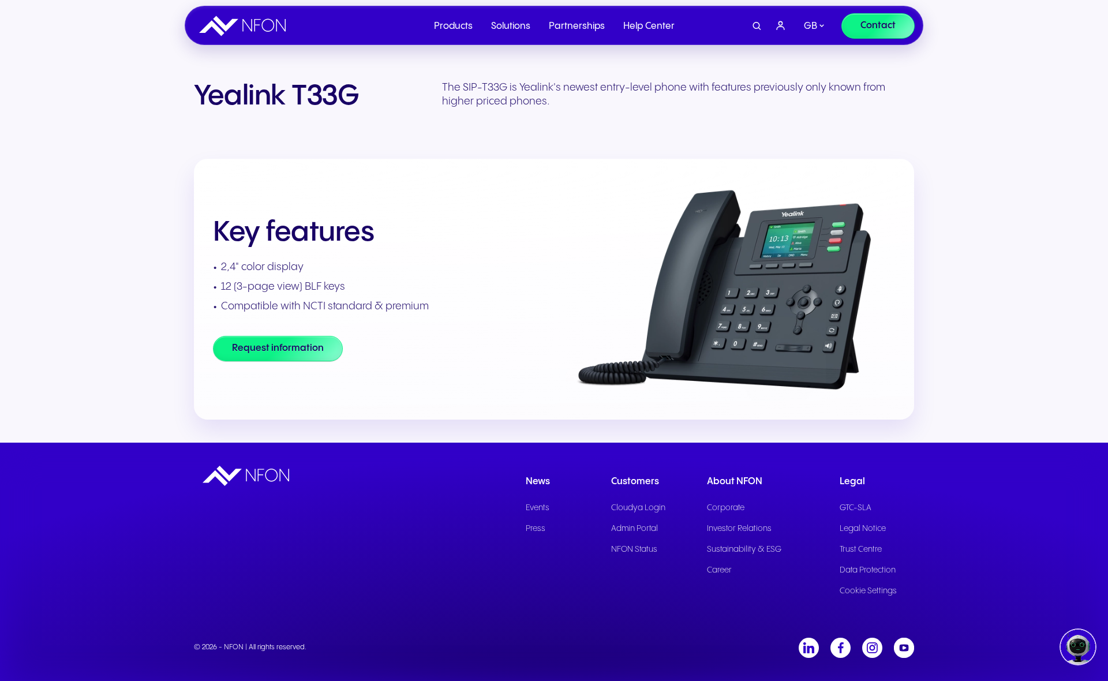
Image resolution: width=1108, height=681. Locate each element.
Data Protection (868, 570)
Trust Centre (861, 549)
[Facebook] (840, 648)
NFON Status (634, 549)
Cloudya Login (638, 508)
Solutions (510, 26)
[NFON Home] (245, 26)
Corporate (725, 508)
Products (453, 26)
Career (719, 570)
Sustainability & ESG (744, 549)
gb (810, 26)
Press (535, 529)
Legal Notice (863, 529)
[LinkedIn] (809, 648)
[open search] (757, 26)
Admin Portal (634, 529)
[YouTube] (904, 648)
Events (537, 508)
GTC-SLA (855, 508)
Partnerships (577, 26)
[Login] (781, 26)
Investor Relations (739, 529)
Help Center (649, 26)
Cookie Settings (868, 591)
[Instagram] (872, 648)
